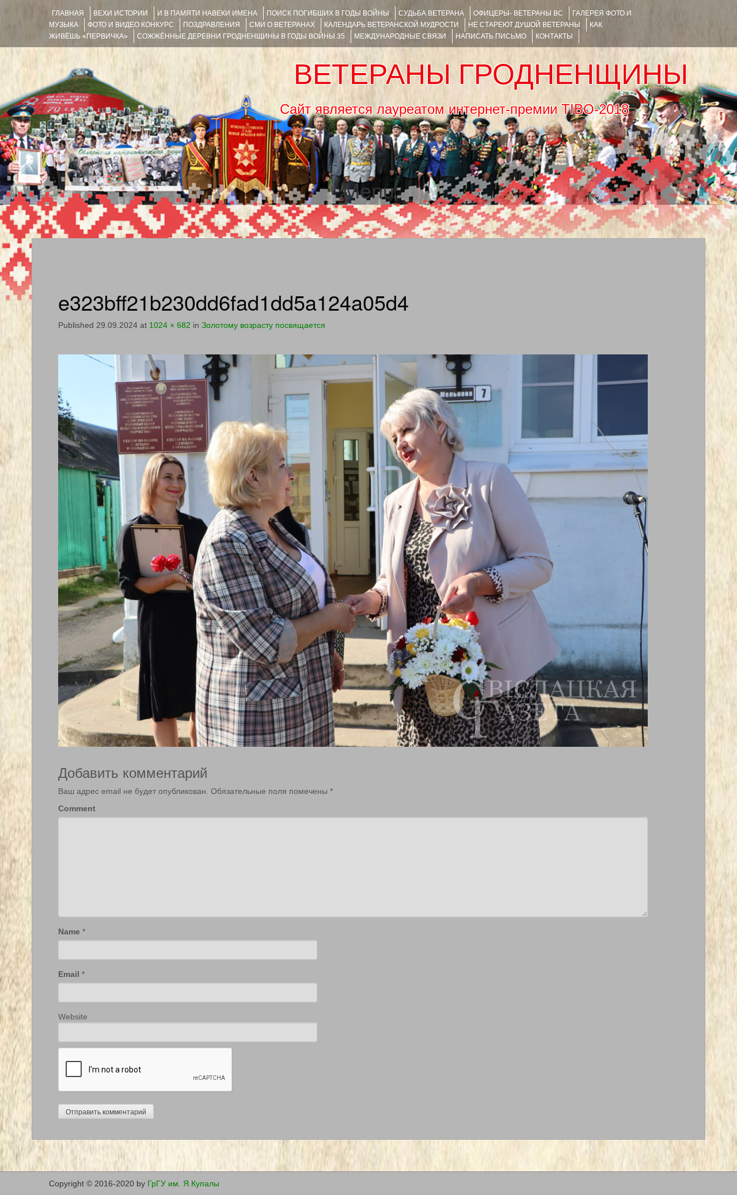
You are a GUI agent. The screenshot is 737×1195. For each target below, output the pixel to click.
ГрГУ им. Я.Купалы (183, 1183)
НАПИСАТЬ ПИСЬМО (490, 36)
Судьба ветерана (431, 13)
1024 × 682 (170, 325)
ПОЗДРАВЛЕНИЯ (211, 25)
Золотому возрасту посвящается (263, 325)
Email (68, 974)
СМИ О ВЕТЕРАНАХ (282, 25)
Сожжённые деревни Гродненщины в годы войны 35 (241, 36)
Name (69, 931)
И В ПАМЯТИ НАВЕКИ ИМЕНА (207, 13)
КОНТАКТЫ (554, 36)
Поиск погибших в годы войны (328, 13)
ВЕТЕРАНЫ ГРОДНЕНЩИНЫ (491, 74)
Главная (68, 13)
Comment (77, 808)
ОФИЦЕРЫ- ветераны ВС (518, 13)
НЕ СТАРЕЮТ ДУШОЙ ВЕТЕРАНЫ (524, 25)
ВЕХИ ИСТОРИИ (120, 13)
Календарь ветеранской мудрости (391, 25)
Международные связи (400, 36)
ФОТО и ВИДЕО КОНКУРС (131, 25)
